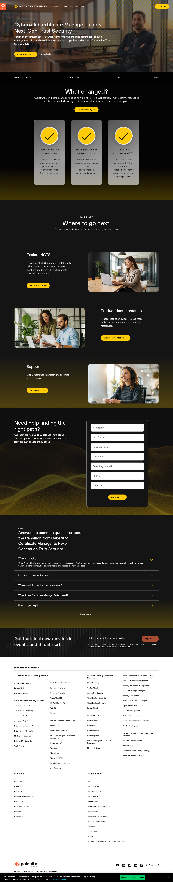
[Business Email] (117, 447)
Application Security (95, 693)
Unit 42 (91, 837)
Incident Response (130, 746)
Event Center (93, 801)
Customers (18, 801)
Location (17, 811)
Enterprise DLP (56, 743)
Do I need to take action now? (34, 575)
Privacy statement (58, 879)
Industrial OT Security (23, 741)
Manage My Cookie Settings (132, 877)
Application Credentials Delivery (136, 721)
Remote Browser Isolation (60, 763)
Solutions (67, 6)
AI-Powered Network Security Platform (31, 676)
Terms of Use (41, 871)
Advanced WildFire (21, 716)
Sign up (148, 638)
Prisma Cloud (92, 708)
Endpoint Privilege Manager (134, 691)
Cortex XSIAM (92, 721)
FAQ (156, 77)
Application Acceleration (60, 731)
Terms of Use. (125, 647)
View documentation (114, 338)
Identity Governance (131, 696)
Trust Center (28, 871)
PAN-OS (53, 708)
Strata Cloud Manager (58, 698)
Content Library (94, 791)
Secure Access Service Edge (62, 721)
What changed (24, 77)
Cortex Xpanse (93, 736)
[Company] (117, 456)
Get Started (162, 6)
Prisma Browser (56, 753)
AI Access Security (22, 693)
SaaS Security (19, 746)
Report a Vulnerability (97, 821)
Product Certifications (97, 817)
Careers (17, 786)
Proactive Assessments (132, 741)
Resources (79, 6)
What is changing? (28, 558)
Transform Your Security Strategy (136, 751)
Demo (117, 77)
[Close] (169, 877)
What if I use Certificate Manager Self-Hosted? (43, 595)
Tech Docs (92, 832)
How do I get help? (28, 605)
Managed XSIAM (93, 748)
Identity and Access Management (136, 686)
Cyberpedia (93, 796)
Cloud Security (93, 683)
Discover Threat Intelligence (134, 756)
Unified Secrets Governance (134, 716)
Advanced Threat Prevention (26, 706)
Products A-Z (93, 811)
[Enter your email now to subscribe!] (113, 639)
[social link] (117, 865)
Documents (54, 871)
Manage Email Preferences (99, 806)
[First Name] (117, 428)
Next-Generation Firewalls (61, 683)
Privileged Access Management (135, 681)
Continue (115, 497)
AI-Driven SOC (93, 716)
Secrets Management (131, 711)
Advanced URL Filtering (23, 711)
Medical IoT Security (22, 736)
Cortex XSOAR (93, 731)
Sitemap (91, 827)
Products (55, 6)
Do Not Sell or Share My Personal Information (106, 842)
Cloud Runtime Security (96, 703)
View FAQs (46, 54)
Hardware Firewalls (57, 688)
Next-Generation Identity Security (138, 676)
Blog (90, 781)
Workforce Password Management (136, 701)
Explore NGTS (24, 54)
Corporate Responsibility (24, 796)
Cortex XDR (92, 726)
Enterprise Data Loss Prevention (27, 726)
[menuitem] (32, 6)
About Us (18, 781)
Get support (36, 390)
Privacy (17, 871)
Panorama (53, 713)
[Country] (117, 485)
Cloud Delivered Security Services (29, 701)
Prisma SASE (55, 726)
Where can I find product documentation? (40, 585)
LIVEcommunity (85, 109)
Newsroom (18, 817)
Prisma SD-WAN (56, 758)
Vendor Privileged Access (133, 726)
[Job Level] (117, 466)
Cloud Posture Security (96, 698)
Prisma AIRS (19, 688)
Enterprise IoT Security (23, 731)
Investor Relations (21, 806)
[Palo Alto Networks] (30, 6)
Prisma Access (55, 748)
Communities (93, 786)
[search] (149, 6)
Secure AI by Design (23, 683)
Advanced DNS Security (23, 721)
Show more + (86, 614)
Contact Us (18, 791)
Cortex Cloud (92, 688)
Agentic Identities (130, 706)
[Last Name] (117, 437)
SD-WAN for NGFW (57, 703)
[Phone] (117, 476)
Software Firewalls (57, 693)
